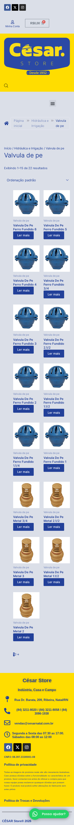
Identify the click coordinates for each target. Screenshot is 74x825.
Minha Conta (12, 26)
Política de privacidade (20, 764)
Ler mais (23, 235)
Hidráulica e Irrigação (40, 123)
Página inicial (19, 123)
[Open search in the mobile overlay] (6, 86)
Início (8, 148)
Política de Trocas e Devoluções (27, 800)
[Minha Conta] (12, 22)
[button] (52, 103)
